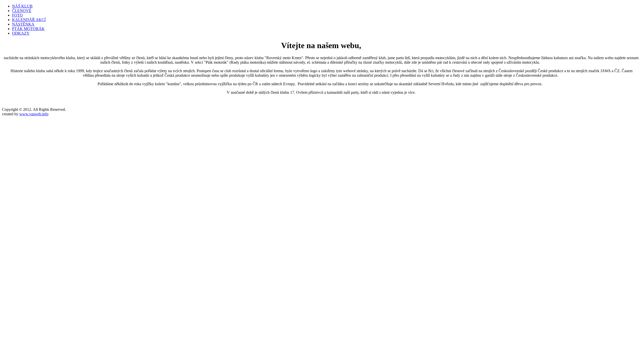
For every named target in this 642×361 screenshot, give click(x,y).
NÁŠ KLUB (22, 6)
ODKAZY (21, 33)
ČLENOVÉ (21, 11)
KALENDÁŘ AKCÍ (29, 20)
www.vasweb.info (33, 114)
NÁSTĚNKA (23, 24)
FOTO (17, 15)
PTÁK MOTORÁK (28, 29)
